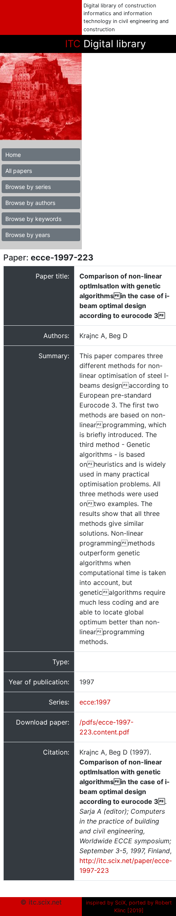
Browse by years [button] (27, 234)
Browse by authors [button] (30, 202)
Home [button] (13, 154)
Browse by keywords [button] (33, 218)
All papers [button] (18, 170)
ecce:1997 (95, 702)
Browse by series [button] (28, 186)
